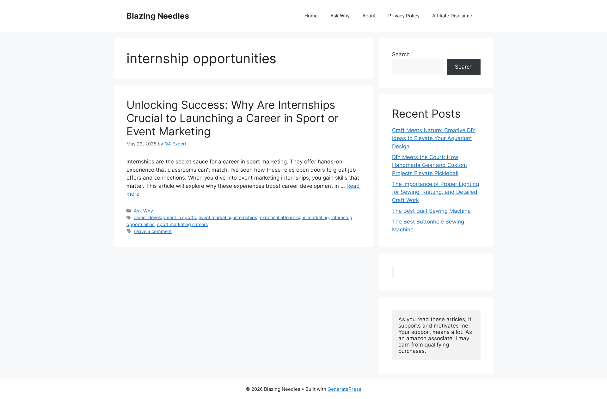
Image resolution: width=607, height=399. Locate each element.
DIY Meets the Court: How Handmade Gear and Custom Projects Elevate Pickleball (429, 165)
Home (311, 16)
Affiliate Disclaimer (453, 16)
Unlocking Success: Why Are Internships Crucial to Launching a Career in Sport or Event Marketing (232, 118)
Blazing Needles (157, 16)
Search (401, 54)
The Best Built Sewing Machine (431, 211)
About (369, 16)
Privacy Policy (404, 16)
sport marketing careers (182, 224)
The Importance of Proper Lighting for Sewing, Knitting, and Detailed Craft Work (435, 192)
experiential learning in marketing (294, 217)
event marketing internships (228, 217)
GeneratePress (344, 389)
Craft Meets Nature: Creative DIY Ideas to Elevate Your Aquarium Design (433, 138)
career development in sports (165, 217)
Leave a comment (153, 231)
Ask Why (340, 16)
